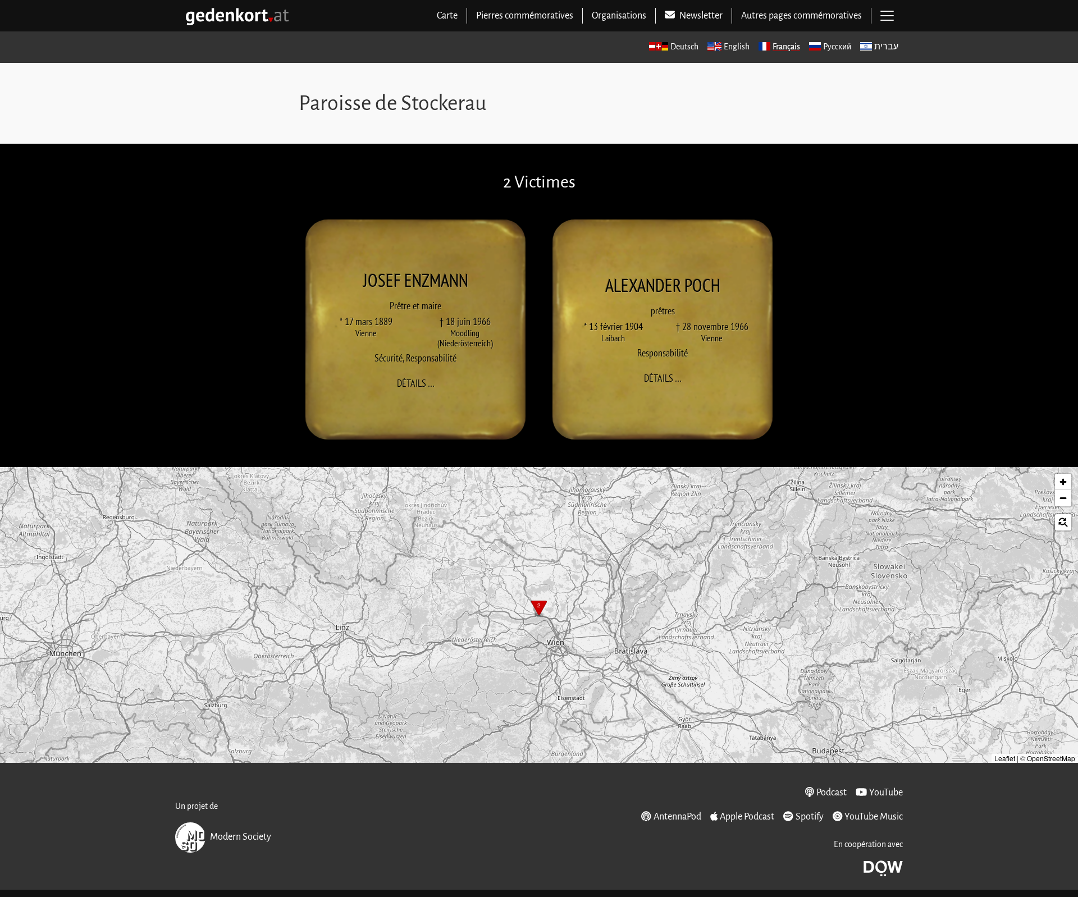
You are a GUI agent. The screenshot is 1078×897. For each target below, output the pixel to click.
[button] (539, 609)
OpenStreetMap (1051, 758)
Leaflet (1004, 758)
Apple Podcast (747, 817)
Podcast (831, 793)
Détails (419, 383)
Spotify (809, 817)
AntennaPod (677, 817)
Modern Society (240, 837)
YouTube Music (873, 817)
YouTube (886, 793)
